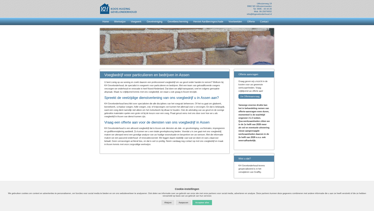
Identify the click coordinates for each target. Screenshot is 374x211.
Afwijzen (168, 202)
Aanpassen (183, 202)
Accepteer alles (202, 202)
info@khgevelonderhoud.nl (259, 14)
